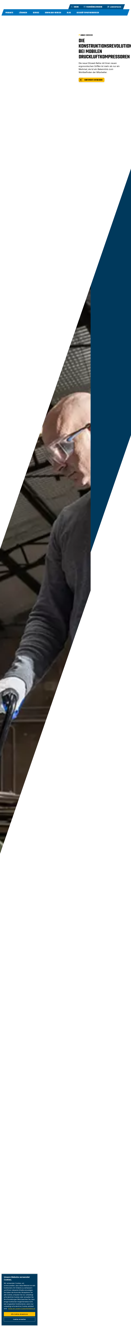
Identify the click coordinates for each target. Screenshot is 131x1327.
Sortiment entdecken (93, 79)
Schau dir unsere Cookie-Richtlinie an (21, 1309)
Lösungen (23, 12)
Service (36, 12)
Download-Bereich (53, 12)
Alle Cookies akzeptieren (19, 1314)
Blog (69, 12)
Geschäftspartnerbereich (88, 12)
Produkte (9, 12)
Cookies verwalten (19, 1319)
